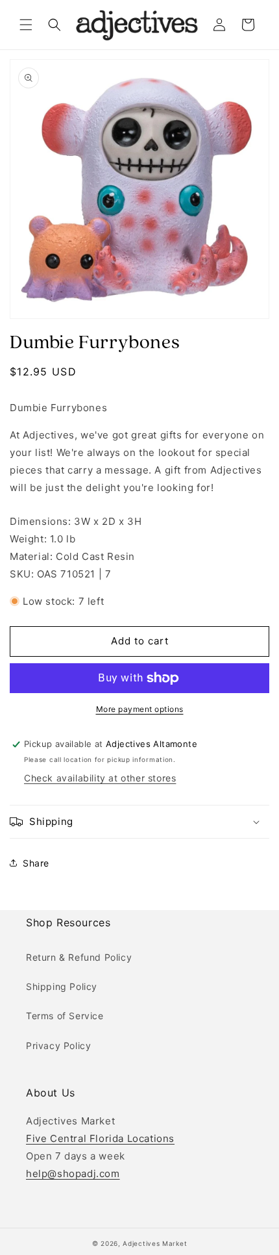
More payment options (140, 709)
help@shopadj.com (73, 1173)
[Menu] (26, 24)
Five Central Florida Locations (100, 1138)
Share (36, 862)
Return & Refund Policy (79, 957)
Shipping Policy (61, 986)
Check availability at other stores (100, 777)
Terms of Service (65, 1015)
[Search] (54, 24)
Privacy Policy (58, 1045)
